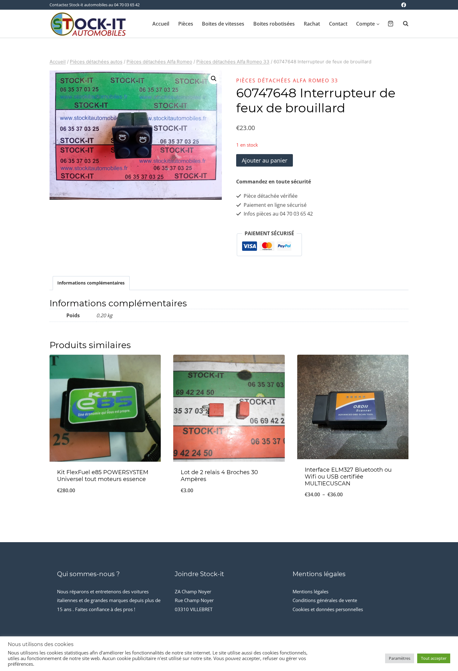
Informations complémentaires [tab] (91, 283)
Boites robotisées (274, 23)
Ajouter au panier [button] (105, 511)
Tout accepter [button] (433, 658)
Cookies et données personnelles (328, 609)
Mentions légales (310, 591)
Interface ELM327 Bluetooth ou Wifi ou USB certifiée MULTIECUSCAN (348, 476)
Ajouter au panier (264, 160)
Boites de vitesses (223, 23)
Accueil (160, 23)
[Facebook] (403, 5)
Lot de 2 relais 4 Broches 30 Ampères (219, 476)
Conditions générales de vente (325, 600)
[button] (213, 78)
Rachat (312, 23)
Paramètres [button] (399, 658)
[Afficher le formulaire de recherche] (402, 24)
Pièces (185, 23)
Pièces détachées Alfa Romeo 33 (287, 80)
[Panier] (391, 24)
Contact (338, 23)
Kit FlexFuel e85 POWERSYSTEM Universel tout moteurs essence (102, 476)
